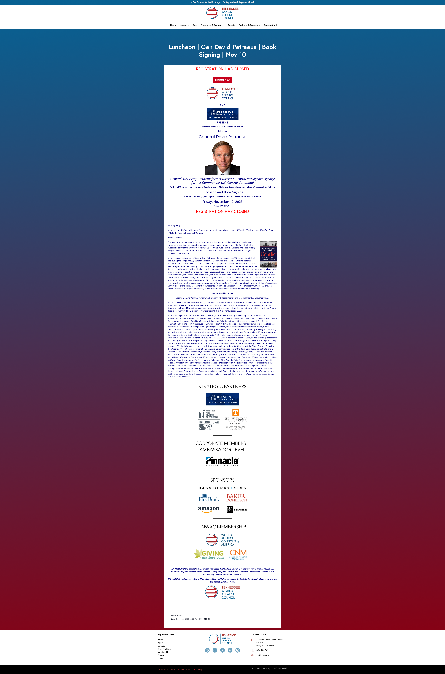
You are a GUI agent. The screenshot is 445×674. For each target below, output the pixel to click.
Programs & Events (211, 25)
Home (173, 25)
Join (195, 25)
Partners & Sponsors (249, 25)
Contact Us (269, 25)
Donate (231, 25)
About (183, 25)
